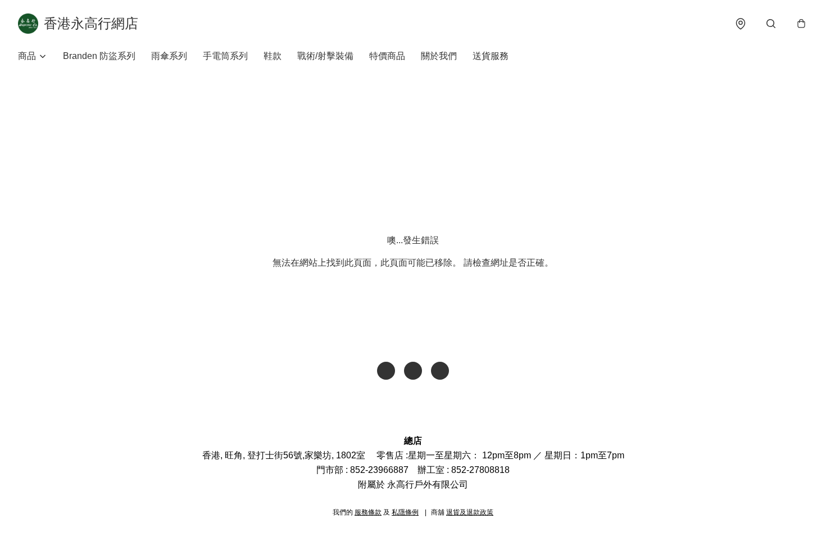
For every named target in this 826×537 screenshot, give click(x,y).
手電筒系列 (225, 56)
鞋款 (273, 56)
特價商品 (387, 56)
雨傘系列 (169, 56)
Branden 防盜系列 (99, 56)
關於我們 (439, 56)
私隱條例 (405, 512)
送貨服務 (491, 56)
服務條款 (368, 512)
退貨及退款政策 (469, 512)
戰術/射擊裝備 (325, 56)
